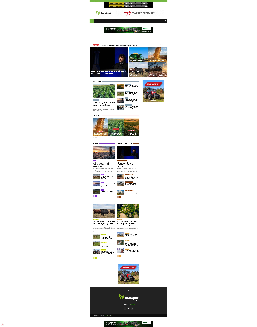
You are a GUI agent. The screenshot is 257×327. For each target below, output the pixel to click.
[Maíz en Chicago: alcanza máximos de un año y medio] (157, 54)
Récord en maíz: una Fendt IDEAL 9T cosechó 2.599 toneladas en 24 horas (131, 235)
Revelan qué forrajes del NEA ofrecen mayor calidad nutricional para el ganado (132, 93)
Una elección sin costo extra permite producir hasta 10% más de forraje (108, 245)
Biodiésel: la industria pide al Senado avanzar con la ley (131, 192)
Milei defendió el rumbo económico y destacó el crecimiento (125, 164)
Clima (106, 21)
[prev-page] (93, 138)
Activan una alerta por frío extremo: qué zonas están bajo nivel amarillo (131, 100)
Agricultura (98, 21)
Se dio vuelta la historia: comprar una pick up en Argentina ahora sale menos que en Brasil (131, 185)
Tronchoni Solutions (108, 315)
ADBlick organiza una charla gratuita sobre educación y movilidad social (131, 107)
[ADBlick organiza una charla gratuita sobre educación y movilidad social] (120, 107)
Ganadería (135, 21)
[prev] (161, 45)
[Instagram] (161, 1)
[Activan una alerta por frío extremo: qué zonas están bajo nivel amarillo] (120, 100)
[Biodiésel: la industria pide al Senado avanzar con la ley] (120, 192)
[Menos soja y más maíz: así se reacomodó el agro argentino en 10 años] (120, 86)
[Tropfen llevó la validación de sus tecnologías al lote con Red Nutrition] (120, 250)
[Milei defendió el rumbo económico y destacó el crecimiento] (109, 62)
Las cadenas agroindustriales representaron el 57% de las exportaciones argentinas (132, 177)
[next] (163, 45)
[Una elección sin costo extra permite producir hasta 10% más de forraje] (96, 243)
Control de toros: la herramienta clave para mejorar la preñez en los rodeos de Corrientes (104, 223)
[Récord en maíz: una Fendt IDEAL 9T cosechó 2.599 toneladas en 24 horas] (120, 234)
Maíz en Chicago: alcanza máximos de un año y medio (100, 134)
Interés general (128, 105)
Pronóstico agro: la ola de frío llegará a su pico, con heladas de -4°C (108, 185)
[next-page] (96, 138)
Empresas (126, 21)
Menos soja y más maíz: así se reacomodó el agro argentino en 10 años (132, 87)
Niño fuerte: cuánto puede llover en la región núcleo (107, 192)
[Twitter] (163, 1)
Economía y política (116, 21)
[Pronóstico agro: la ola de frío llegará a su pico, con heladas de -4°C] (96, 183)
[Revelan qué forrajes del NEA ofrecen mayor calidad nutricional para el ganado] (120, 93)
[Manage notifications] (2, 325)
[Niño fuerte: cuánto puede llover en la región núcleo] (96, 191)
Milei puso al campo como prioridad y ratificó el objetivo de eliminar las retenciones (118, 45)
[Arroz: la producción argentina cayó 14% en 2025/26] (138, 54)
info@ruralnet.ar (131, 304)
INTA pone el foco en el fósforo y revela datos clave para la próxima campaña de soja (104, 103)
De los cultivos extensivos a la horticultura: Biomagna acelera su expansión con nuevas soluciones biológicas (132, 244)
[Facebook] (159, 1)
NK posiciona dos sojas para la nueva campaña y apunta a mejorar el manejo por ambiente (127, 223)
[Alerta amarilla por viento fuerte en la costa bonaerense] (96, 176)
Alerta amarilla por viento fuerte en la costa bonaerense (107, 177)
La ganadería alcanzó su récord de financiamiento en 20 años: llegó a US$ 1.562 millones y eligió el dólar (107, 253)
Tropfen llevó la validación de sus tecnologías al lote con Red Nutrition (132, 251)
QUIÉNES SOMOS (144, 21)
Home (91, 21)
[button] (165, 21)
